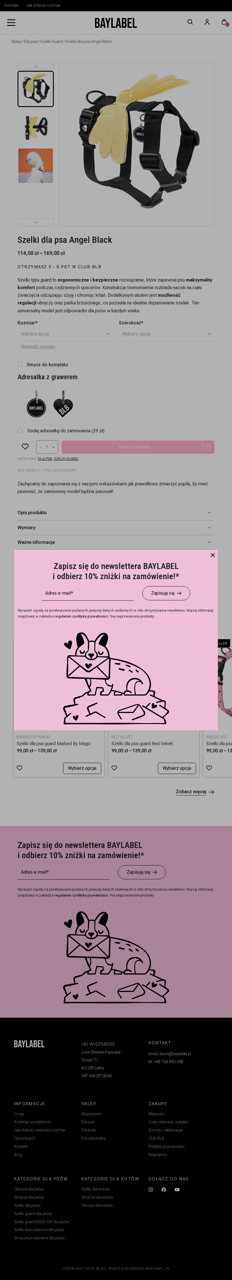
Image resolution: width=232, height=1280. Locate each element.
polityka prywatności (91, 616)
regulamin (63, 616)
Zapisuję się (163, 593)
